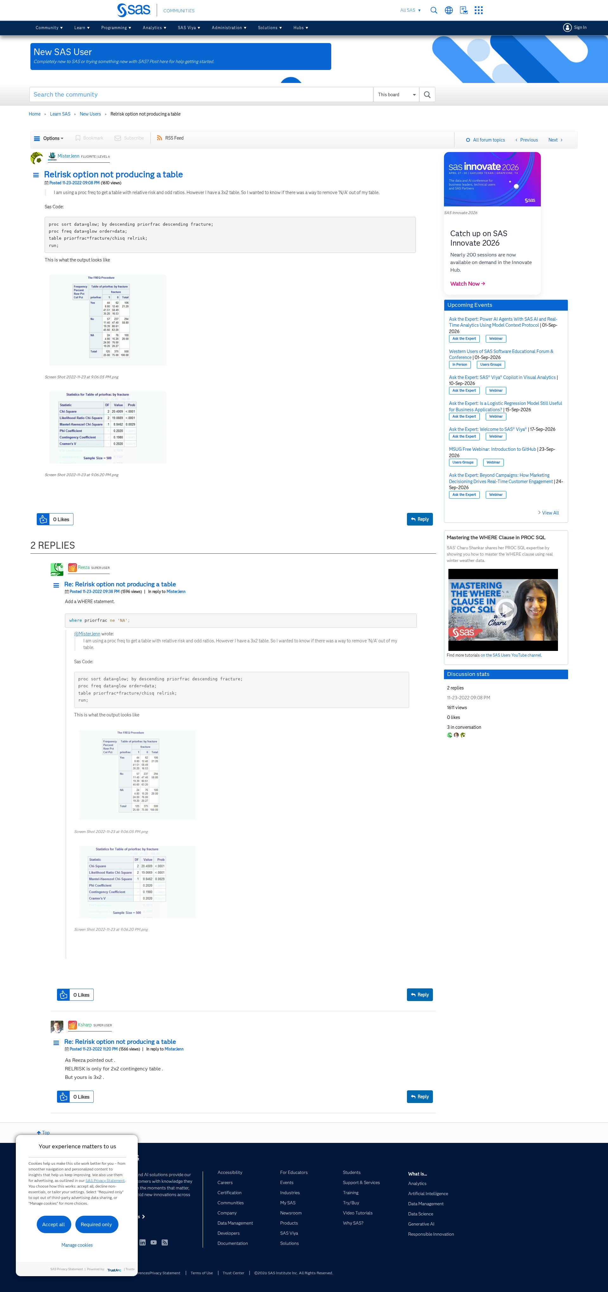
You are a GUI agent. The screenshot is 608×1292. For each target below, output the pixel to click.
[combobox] (232, 94)
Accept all (53, 1224)
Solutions (268, 27)
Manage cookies (77, 1245)
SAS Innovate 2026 (460, 212)
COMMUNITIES (178, 11)
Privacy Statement (164, 1272)
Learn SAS (60, 114)
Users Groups (490, 364)
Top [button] (46, 1133)
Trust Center (233, 1272)
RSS (165, 1242)
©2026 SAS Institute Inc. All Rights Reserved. (293, 1272)
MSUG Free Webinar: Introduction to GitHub (492, 449)
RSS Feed (174, 138)
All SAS (407, 10)
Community (47, 27)
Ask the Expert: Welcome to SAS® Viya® (488, 429)
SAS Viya (187, 27)
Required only (96, 1224)
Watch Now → (467, 283)
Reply (423, 519)
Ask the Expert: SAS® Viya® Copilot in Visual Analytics (502, 377)
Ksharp (85, 1025)
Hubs (299, 27)
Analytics (152, 27)
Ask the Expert (464, 339)
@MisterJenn (87, 634)
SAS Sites (479, 10)
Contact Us (464, 10)
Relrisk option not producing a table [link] (145, 114)
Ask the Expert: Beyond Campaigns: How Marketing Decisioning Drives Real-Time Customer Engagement (501, 478)
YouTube (153, 1242)
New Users (90, 114)
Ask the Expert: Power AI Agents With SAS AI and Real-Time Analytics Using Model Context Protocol (503, 322)
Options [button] (51, 138)
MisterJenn (68, 156)
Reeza (84, 567)
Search (434, 10)
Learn (80, 27)
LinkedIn (142, 1242)
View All (550, 513)
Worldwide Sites (449, 10)
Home (35, 114)
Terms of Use (202, 1272)
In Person (460, 364)
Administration (227, 27)
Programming (114, 27)
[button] (37, 175)
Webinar (496, 339)
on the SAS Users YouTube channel (511, 655)
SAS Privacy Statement (105, 1180)
